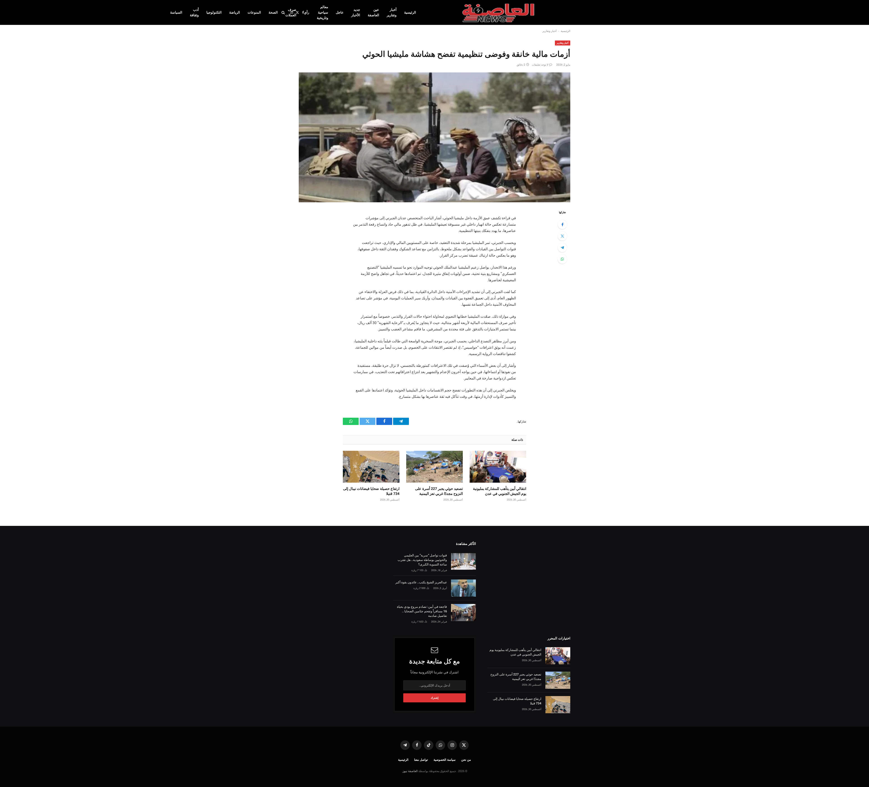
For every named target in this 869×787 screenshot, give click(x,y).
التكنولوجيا (214, 12)
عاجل (340, 12)
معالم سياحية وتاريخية (322, 12)
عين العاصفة (373, 12)
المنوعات (254, 12)
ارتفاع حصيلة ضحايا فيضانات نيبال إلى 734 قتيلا (371, 491)
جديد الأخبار (355, 12)
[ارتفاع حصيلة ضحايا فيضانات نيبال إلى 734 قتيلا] (371, 467)
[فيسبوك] (562, 224)
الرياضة (234, 12)
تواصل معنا (421, 759)
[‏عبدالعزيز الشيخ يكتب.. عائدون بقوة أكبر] (463, 588)
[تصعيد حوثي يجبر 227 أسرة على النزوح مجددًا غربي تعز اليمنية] (434, 467)
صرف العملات (290, 12)
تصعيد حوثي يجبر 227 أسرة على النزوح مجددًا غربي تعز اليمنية (439, 491)
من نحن (466, 759)
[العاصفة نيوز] (499, 12)
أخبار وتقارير (391, 12)
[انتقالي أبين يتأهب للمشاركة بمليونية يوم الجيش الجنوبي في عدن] (498, 467)
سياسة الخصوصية (445, 759)
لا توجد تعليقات (540, 64)
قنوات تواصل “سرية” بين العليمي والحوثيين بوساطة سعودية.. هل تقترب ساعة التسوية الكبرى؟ (422, 559)
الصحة (273, 12)
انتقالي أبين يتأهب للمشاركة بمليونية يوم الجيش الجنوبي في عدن (499, 491)
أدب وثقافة (194, 12)
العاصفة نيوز (410, 771)
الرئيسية (410, 12)
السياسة (176, 12)
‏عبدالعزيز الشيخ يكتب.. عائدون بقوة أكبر (421, 582)
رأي (306, 12)
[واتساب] (562, 259)
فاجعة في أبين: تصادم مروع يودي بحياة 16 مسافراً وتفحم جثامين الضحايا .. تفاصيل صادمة (422, 611)
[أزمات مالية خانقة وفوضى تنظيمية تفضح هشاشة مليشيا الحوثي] (434, 137)
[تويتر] (562, 236)
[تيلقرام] (562, 247)
